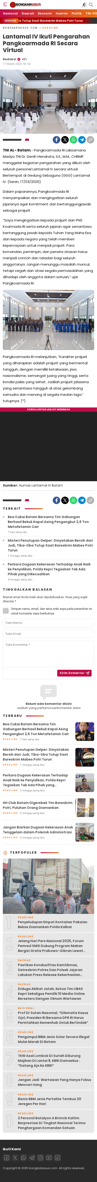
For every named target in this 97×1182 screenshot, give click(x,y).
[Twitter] (65, 140)
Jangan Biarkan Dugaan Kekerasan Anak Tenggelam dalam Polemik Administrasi (38, 830)
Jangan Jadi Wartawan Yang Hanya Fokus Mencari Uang (54, 1082)
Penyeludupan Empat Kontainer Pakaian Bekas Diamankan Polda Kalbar (52, 924)
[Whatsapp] (23, 1157)
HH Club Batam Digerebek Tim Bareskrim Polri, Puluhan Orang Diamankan (38, 805)
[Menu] (5, 4)
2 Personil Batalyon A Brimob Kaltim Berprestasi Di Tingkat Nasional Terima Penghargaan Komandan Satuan (51, 1123)
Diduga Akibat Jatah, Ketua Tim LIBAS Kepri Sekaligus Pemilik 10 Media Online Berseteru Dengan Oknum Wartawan (51, 993)
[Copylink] (90, 140)
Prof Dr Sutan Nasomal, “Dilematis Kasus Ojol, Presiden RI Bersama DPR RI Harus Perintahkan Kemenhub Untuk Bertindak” (53, 1017)
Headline (50, 28)
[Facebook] (56, 140)
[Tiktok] (57, 1157)
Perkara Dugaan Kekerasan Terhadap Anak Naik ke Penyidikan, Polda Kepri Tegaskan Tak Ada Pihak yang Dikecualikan (49, 569)
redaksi (9, 59)
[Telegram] (82, 140)
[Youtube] (49, 1157)
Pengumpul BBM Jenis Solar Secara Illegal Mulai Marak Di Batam (53, 1039)
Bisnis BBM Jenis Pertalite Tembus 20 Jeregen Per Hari (49, 1101)
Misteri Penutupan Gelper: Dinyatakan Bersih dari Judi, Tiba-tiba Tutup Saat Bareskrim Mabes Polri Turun (50, 545)
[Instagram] (40, 1157)
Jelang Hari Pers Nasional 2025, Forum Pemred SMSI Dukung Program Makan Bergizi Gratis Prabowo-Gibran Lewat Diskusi (51, 948)
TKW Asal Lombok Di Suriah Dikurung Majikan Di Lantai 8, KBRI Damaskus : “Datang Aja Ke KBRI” (49, 1060)
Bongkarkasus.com (20, 28)
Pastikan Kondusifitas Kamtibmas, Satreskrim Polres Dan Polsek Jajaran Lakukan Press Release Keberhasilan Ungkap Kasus (50, 972)
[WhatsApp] (73, 140)
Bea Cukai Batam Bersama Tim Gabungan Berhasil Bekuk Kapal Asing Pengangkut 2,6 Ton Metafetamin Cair (48, 522)
